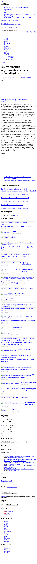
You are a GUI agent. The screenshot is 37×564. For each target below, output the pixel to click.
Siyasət (6, 38)
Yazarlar (6, 51)
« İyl (2, 435)
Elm (9, 54)
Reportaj (10, 59)
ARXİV (3, 504)
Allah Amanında (9, 11)
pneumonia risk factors (13, 464)
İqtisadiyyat (7, 43)
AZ (27, 32)
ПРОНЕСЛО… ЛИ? (22, 397)
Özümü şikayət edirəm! (23, 349)
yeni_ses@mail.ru (11, 487)
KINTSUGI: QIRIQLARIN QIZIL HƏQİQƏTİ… (18, 17)
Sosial (6, 40)
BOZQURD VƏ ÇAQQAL (27, 288)
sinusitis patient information (15, 457)
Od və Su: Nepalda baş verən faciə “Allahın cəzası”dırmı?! (17, 226)
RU (31, 32)
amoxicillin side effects (19, 461)
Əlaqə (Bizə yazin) (6, 481)
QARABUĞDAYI (19, 293)
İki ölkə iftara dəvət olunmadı (12, 205)
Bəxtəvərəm (14, 332)
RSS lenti (7, 551)
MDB (6, 46)
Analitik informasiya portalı (11, 24)
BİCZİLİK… (8, 12)
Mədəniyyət (7, 48)
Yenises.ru (24, 77)
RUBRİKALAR (5, 442)
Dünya (6, 45)
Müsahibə (10, 57)
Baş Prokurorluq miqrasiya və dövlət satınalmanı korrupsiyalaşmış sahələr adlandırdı (18, 190)
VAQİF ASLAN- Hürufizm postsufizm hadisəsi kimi (19, 456)
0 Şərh (29, 77)
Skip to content (5, 1)
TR (35, 32)
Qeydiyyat (7, 548)
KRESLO (12, 299)
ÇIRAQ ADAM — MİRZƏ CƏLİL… (15, 465)
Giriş (5, 549)
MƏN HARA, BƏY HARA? (28, 382)
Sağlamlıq (11, 56)
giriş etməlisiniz (18, 215)
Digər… (6, 53)
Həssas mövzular (17, 327)
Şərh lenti (7, 553)
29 (12, 431)
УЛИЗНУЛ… (15, 410)
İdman (6, 49)
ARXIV (3, 449)
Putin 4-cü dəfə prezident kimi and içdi (15, 198)
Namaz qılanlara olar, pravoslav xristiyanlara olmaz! (15, 369)
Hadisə (6, 41)
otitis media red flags (13, 470)
